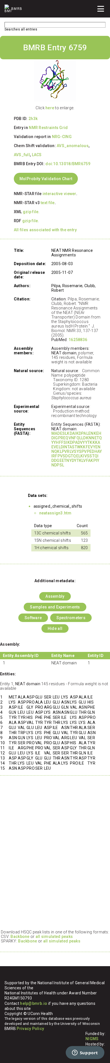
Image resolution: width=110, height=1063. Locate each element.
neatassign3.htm (55, 513)
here (49, 108)
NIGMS (91, 1038)
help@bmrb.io (33, 1003)
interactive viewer (59, 193)
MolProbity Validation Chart (45, 178)
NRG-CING (62, 136)
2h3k (33, 118)
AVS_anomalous (73, 145)
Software (33, 617)
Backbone (19, 936)
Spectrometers (70, 617)
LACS (37, 154)
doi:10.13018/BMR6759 (67, 163)
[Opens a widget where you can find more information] (84, 1053)
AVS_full (22, 154)
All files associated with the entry (45, 230)
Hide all (55, 628)
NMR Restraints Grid (48, 127)
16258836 (78, 339)
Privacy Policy (30, 1028)
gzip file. (31, 211)
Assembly (54, 596)
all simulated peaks (54, 936)
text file (48, 202)
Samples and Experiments (55, 607)
